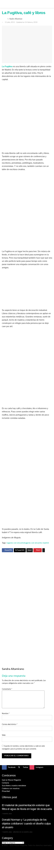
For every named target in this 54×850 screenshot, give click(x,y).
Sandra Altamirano (15, 18)
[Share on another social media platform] (43, 550)
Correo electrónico (9, 724)
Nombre (6, 713)
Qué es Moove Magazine (11, 780)
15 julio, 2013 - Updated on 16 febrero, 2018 (21, 22)
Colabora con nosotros (10, 788)
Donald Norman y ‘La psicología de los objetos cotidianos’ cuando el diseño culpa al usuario (26, 823)
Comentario (7, 689)
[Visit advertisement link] (27, 580)
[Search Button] (51, 4)
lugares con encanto (15, 543)
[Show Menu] (3, 4)
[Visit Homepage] (27, 3)
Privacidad (6, 791)
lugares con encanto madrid (36, 543)
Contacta (5, 783)
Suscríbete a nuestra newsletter (14, 786)
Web (4, 735)
